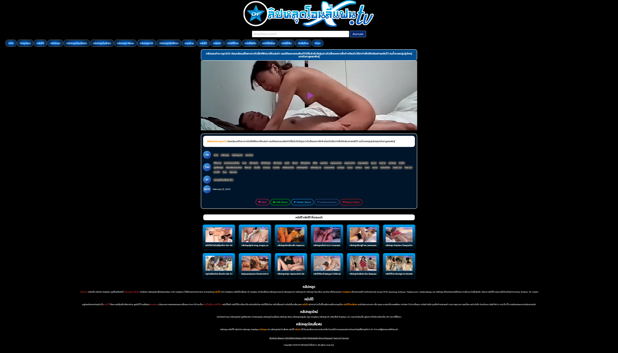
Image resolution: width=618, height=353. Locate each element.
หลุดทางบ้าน (350, 163)
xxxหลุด (340, 167)
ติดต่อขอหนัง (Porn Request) (320, 338)
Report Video (352, 202)
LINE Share (281, 202)
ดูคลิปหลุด (218, 167)
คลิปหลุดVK (146, 43)
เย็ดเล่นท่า (254, 163)
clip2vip (233, 172)
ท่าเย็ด (401, 163)
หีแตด (295, 163)
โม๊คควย (217, 163)
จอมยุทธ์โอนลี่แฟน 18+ (223, 180)
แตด (244, 163)
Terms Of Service (341, 338)
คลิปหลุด (55, 43)
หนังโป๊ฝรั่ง (250, 43)
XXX (11, 43)
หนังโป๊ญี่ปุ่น (268, 43)
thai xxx (408, 167)
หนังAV (217, 43)
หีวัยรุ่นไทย (305, 163)
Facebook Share (327, 202)
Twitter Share (303, 202)
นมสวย (382, 163)
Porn (317, 43)
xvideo (359, 167)
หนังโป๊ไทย (233, 43)
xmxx (375, 167)
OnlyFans (154, 304)
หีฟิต (315, 163)
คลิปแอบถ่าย (288, 167)
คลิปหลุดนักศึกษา (168, 43)
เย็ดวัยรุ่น (277, 163)
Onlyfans (25, 43)
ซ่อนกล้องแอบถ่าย (234, 167)
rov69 (217, 172)
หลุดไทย (323, 163)
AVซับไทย (303, 43)
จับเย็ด (257, 167)
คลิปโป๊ (40, 43)
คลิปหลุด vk (316, 167)
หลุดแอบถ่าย (336, 163)
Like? (264, 202)
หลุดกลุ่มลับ (363, 163)
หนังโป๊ (203, 43)
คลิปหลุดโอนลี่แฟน (76, 43)
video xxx (397, 167)
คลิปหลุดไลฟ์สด (102, 43)
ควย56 (276, 167)
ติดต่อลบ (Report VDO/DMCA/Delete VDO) (288, 338)
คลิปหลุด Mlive (125, 43)
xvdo (367, 167)
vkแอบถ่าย (385, 167)
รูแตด (373, 163)
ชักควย (248, 167)
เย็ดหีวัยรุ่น (265, 163)
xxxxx (349, 167)
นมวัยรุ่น (392, 163)
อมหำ (287, 163)
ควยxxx (266, 167)
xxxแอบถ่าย (329, 167)
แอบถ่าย (189, 43)
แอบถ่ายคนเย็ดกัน (231, 163)
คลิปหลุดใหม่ (302, 167)
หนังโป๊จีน (286, 43)
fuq (224, 172)
